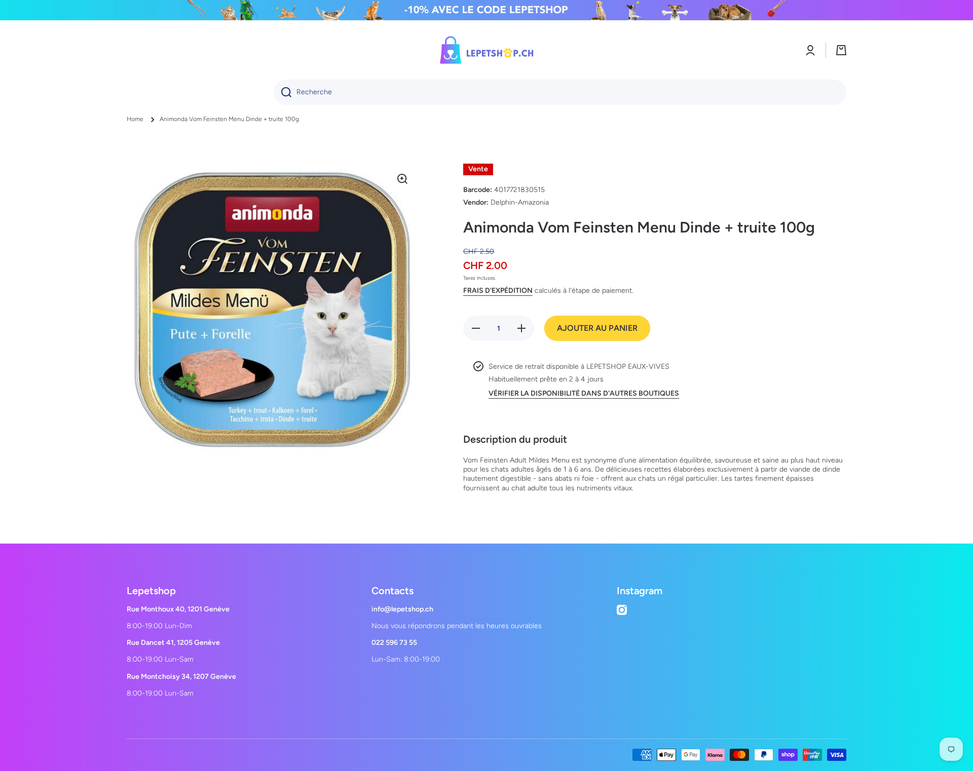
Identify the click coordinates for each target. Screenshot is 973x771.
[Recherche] (282, 92)
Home (135, 119)
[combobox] (560, 92)
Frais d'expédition (498, 290)
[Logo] (486, 50)
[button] (841, 50)
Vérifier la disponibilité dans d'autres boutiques (584, 393)
